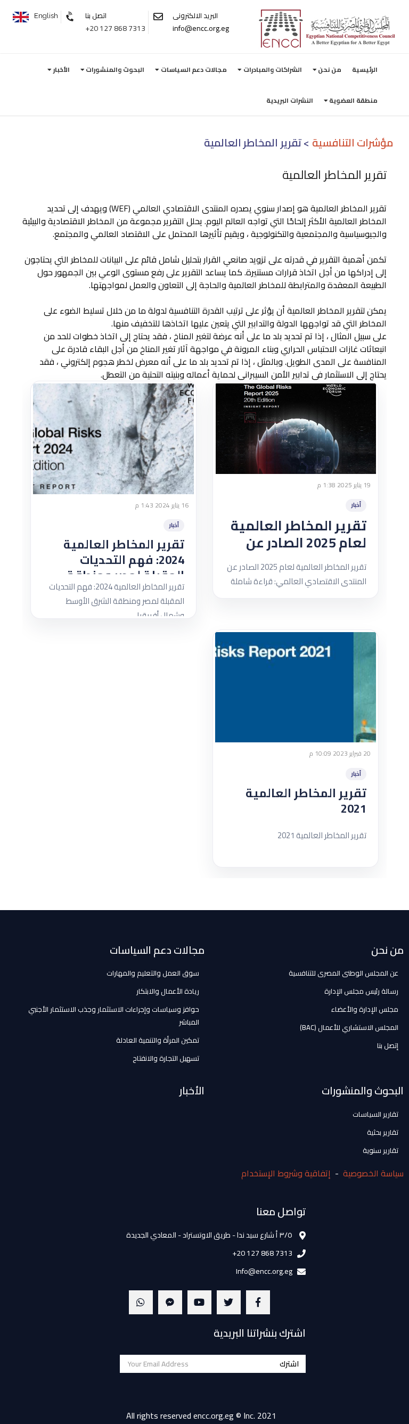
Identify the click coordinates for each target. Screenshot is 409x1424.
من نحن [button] (328, 69)
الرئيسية (365, 69)
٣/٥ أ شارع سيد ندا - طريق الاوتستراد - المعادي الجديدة (209, 1235)
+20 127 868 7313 (115, 28)
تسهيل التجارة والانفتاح (166, 1058)
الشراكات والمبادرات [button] (272, 69)
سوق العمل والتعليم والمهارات (153, 973)
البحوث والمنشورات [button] (114, 69)
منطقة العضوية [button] (353, 100)
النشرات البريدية (289, 100)
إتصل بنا (387, 1045)
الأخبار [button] (61, 69)
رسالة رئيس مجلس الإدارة (361, 991)
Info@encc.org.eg (264, 1271)
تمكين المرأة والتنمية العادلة (157, 1040)
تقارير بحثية (382, 1132)
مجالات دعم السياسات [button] (193, 69)
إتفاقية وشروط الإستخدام (286, 1173)
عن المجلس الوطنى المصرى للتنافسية (343, 973)
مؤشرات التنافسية (353, 142)
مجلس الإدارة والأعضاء (364, 1009)
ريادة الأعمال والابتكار (167, 991)
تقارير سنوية (380, 1150)
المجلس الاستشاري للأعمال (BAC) (349, 1027)
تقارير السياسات (375, 1114)
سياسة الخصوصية (373, 1173)
